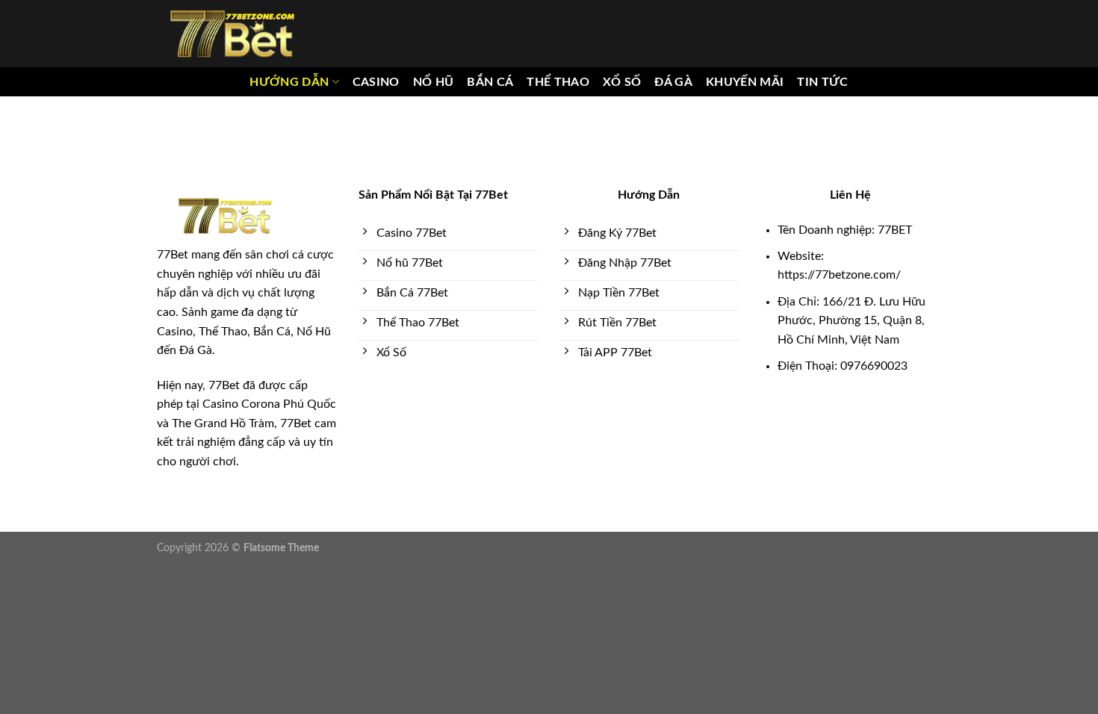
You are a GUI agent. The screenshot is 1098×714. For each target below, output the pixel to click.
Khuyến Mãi (745, 82)
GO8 (310, 577)
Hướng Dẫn (289, 82)
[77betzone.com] (231, 34)
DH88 (146, 577)
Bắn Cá (490, 82)
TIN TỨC (822, 82)
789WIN (266, 577)
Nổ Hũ (433, 82)
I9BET (62, 577)
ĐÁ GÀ (673, 82)
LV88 (221, 577)
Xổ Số (622, 82)
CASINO (376, 82)
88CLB (104, 577)
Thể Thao (558, 82)
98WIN (19, 577)
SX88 (185, 577)
